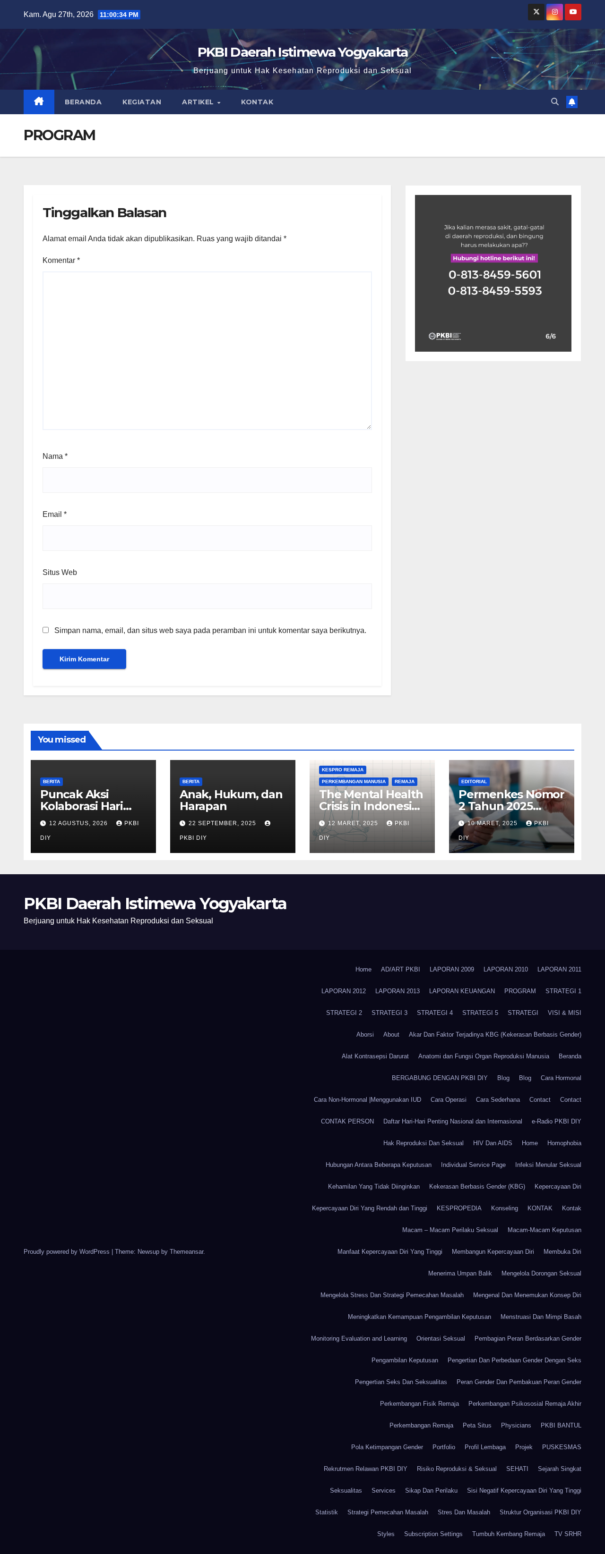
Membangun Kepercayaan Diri (493, 1251)
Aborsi (365, 1034)
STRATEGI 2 (344, 1012)
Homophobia (564, 1143)
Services (384, 1490)
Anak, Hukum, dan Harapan (231, 800)
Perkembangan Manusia (354, 781)
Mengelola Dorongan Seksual (541, 1273)
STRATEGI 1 (563, 991)
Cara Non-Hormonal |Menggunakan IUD (367, 1099)
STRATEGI (523, 1012)
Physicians (516, 1425)
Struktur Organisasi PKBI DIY (540, 1512)
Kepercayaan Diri (558, 1186)
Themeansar (186, 1251)
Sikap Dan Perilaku (431, 1490)
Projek (524, 1447)
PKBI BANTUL (561, 1425)
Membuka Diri (562, 1251)
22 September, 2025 (223, 823)
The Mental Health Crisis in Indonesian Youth (372, 806)
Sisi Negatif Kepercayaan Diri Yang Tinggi (524, 1490)
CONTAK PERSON (347, 1121)
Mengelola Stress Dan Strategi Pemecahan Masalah (392, 1295)
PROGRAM (520, 991)
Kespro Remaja (342, 769)
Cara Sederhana (498, 1099)
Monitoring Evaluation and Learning (359, 1338)
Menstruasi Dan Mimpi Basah (541, 1316)
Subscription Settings (433, 1533)
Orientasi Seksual (440, 1338)
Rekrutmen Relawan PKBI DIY (365, 1468)
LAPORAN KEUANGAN (462, 991)
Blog (503, 1077)
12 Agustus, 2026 (79, 823)
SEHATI (517, 1468)
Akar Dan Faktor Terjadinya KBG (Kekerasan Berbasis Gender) (495, 1034)
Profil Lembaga (485, 1447)
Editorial (474, 781)
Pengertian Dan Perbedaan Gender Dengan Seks (514, 1360)
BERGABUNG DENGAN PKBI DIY (440, 1077)
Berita (51, 781)
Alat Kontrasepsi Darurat (375, 1056)
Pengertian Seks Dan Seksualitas (401, 1381)
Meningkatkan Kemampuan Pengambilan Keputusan (419, 1316)
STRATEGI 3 (389, 1012)
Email (55, 514)
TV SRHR (567, 1533)
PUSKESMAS (561, 1447)
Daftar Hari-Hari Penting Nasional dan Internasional (452, 1121)
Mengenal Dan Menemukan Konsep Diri (527, 1295)
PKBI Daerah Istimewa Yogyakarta (302, 52)
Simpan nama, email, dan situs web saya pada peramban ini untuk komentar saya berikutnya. (210, 630)
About (391, 1034)
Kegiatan (141, 102)
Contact (540, 1099)
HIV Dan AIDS (492, 1143)
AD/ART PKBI (400, 969)
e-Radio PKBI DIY (556, 1121)
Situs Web (60, 572)
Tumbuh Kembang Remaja (508, 1533)
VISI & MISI (564, 1012)
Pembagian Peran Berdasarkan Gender (528, 1338)
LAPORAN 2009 (452, 969)
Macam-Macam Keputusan (544, 1229)
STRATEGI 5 (480, 1012)
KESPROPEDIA (459, 1208)
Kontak (257, 102)
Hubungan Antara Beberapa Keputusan (379, 1164)
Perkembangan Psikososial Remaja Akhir (524, 1403)
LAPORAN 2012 (343, 991)
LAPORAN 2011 (559, 969)
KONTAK (540, 1208)
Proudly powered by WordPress (68, 1251)
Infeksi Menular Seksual (548, 1164)
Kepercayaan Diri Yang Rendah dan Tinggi (369, 1208)
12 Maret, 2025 (354, 823)
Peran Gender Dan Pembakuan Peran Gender (519, 1381)
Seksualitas (346, 1490)
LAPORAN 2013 (397, 991)
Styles (386, 1533)
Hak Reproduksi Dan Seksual (423, 1143)
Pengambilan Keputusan (405, 1360)
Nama (55, 456)
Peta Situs (477, 1425)
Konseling (504, 1208)
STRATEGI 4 (435, 1012)
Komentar (61, 260)
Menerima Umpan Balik (460, 1273)
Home (363, 969)
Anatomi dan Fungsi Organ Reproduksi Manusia (483, 1056)
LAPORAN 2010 (506, 969)
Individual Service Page (473, 1164)
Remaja (405, 781)
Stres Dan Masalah (464, 1512)
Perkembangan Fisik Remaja (419, 1403)
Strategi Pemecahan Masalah (387, 1512)
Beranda (83, 102)
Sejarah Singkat (559, 1468)
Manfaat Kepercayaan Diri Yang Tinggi (389, 1251)
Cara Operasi (449, 1099)
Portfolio (443, 1447)
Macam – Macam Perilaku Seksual (450, 1229)
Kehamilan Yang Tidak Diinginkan (374, 1186)
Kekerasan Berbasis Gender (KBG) (477, 1186)
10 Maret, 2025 (493, 823)
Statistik (326, 1512)
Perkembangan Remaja (421, 1425)
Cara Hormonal (561, 1077)
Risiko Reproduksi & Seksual (457, 1468)
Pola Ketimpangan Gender (387, 1447)
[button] (555, 102)
